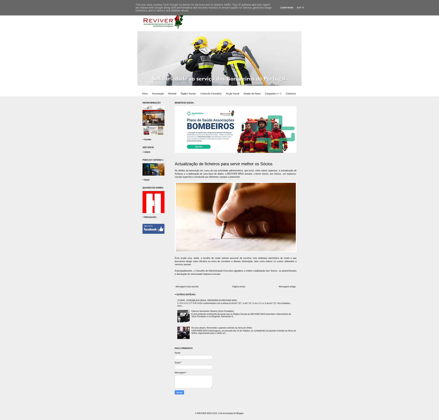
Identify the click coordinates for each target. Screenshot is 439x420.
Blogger (240, 413)
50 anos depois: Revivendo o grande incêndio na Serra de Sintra (221, 328)
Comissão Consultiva (211, 93)
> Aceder (147, 139)
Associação (158, 93)
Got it (300, 8)
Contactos (291, 93)
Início (145, 93)
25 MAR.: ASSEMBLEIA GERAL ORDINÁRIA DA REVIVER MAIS (207, 300)
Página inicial (238, 286)
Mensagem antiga (287, 286)
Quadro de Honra (252, 93)
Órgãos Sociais (188, 93)
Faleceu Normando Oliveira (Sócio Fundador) (212, 311)
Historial (172, 93)
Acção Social (232, 93)
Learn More (286, 8)
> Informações (150, 217)
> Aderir (146, 152)
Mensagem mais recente (187, 286)
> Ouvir (146, 180)
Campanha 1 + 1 (273, 93)
